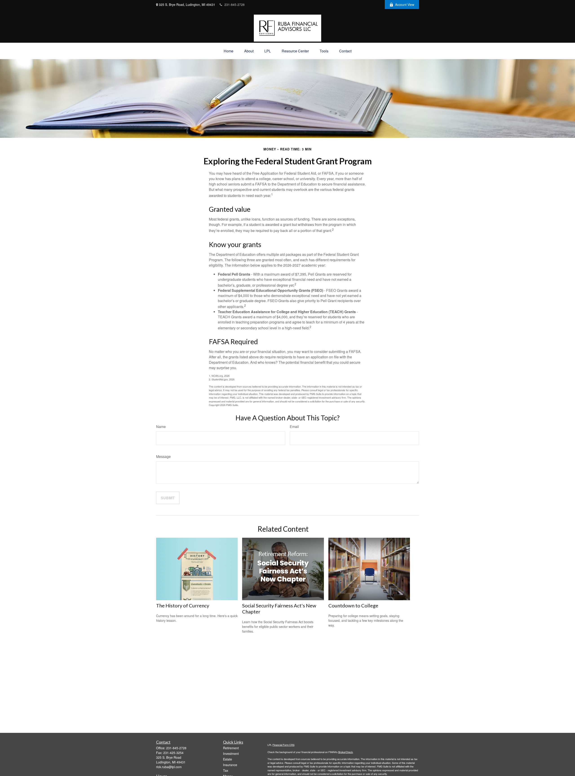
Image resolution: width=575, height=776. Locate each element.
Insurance (230, 765)
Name (161, 426)
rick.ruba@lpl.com (169, 767)
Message (163, 456)
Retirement (231, 748)
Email (294, 426)
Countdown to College (353, 605)
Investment (231, 753)
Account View (404, 4)
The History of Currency (182, 605)
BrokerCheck (345, 752)
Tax (225, 770)
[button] (228, 51)
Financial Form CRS (283, 745)
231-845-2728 (234, 4)
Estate (227, 759)
